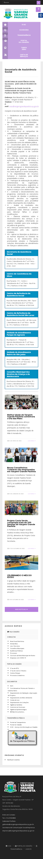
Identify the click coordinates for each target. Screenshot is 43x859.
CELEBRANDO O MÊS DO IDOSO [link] (19, 576)
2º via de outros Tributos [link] (18, 671)
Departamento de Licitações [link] (19, 702)
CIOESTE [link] (29, 849)
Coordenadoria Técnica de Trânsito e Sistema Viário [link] (21, 689)
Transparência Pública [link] (16, 718)
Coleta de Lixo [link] (14, 700)
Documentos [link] (12, 682)
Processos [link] (13, 653)
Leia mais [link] (31, 441)
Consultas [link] (11, 637)
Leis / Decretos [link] (15, 646)
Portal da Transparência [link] (18, 722)
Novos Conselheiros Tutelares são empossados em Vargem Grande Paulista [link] (21, 470)
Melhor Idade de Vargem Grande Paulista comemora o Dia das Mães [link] (21, 417)
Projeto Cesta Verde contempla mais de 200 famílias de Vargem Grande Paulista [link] (21, 523)
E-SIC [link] (9, 846)
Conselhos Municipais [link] (17, 648)
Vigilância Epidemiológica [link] (18, 709)
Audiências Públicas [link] (16, 651)
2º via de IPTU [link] (14, 668)
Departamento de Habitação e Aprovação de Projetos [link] (22, 694)
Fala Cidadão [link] (14, 632)
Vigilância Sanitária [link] (16, 705)
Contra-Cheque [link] (15, 673)
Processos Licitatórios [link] (17, 675)
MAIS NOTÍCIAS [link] (20, 609)
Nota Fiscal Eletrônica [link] (17, 641)
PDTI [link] (11, 686)
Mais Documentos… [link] (18, 712)
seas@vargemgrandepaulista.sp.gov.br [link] (24, 106)
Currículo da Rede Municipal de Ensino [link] (22, 655)
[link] (16, 13)
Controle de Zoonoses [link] (17, 707)
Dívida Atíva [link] (14, 644)
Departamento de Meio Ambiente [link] (21, 698)
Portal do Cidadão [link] (14, 664)
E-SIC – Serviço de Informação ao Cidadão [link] (24, 727)
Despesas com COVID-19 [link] (18, 658)
